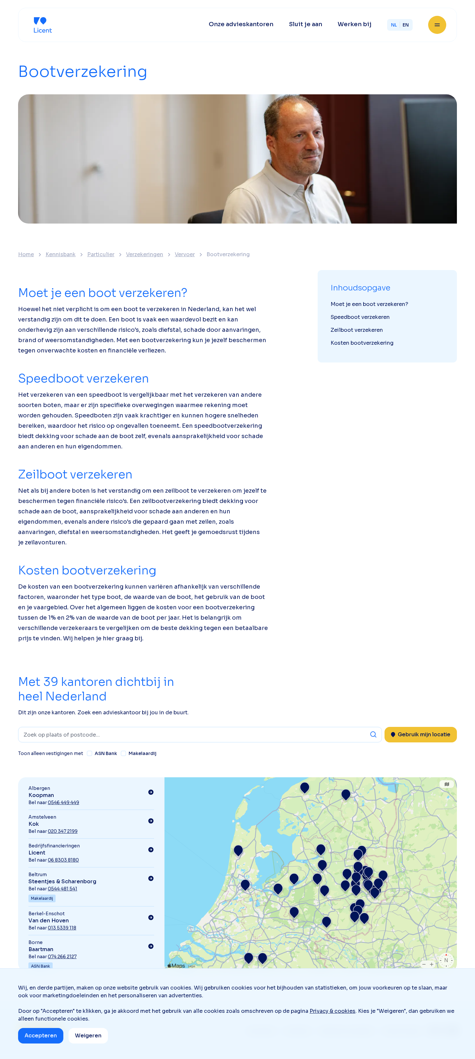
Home (26, 254)
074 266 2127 (62, 956)
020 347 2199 (63, 831)
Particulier (100, 254)
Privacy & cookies (332, 1011)
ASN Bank (106, 753)
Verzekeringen (144, 254)
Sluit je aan (305, 24)
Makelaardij (142, 753)
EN (406, 25)
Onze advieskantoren (241, 24)
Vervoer (185, 254)
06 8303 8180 (63, 860)
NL (394, 25)
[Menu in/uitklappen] (437, 25)
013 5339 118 (62, 928)
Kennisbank (61, 254)
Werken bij (355, 24)
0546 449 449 (63, 802)
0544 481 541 (62, 889)
